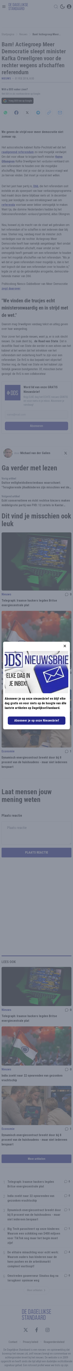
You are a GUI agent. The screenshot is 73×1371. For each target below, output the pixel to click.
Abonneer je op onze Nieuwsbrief (36, 720)
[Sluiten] (65, 646)
